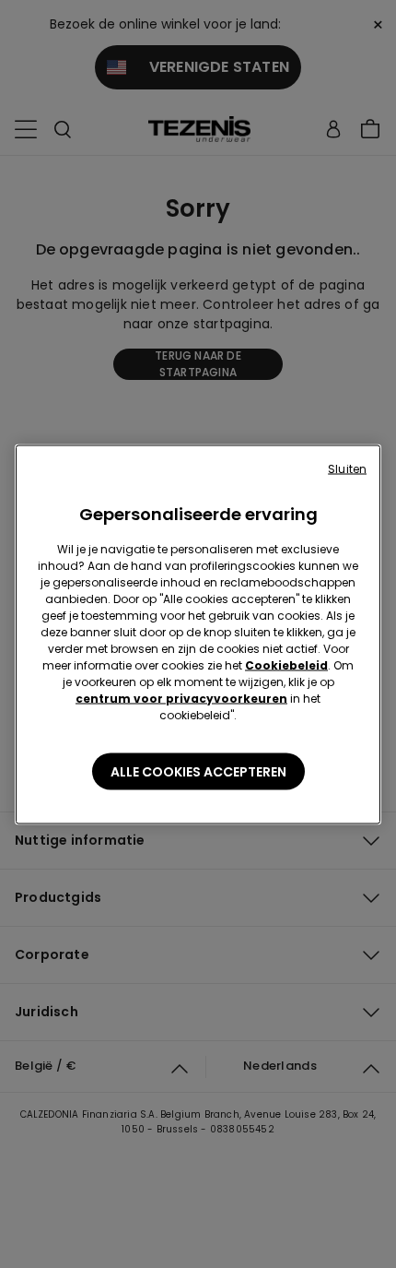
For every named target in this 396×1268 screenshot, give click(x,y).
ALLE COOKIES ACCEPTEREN (198, 771)
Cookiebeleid (286, 664)
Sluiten (347, 468)
